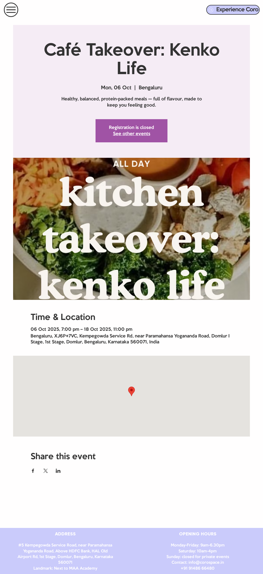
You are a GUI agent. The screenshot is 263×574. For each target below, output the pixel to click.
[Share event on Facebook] (33, 471)
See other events (131, 134)
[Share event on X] (45, 471)
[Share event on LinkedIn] (58, 471)
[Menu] (11, 10)
